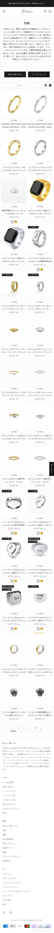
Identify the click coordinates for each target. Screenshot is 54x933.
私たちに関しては (10, 826)
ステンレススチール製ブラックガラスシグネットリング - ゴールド (40, 212)
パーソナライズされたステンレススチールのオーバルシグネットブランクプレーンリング (40, 571)
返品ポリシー (8, 847)
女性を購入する (15, 74)
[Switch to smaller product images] (50, 85)
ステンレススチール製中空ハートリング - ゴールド (14, 480)
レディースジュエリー (12, 882)
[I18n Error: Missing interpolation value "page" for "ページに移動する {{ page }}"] (41, 728)
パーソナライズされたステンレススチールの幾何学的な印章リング (40, 260)
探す (4, 904)
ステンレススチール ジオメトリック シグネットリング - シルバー (40, 307)
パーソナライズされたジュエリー (16, 891)
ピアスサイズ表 (9, 800)
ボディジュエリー (10, 878)
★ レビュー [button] (51, 469)
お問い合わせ (8, 786)
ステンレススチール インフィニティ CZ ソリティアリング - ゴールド (14, 351)
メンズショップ (39, 74)
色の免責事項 (8, 839)
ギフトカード (8, 895)
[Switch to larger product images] (46, 85)
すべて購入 (7, 900)
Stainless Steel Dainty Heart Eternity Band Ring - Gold (14, 125)
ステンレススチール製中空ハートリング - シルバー (40, 480)
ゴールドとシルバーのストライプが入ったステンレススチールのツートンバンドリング (14, 671)
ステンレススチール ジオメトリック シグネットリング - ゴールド (14, 307)
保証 (4, 852)
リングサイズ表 (9, 795)
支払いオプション (10, 843)
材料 (4, 834)
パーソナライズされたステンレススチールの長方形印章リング (14, 524)
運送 (4, 830)
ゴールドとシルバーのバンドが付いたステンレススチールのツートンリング (40, 671)
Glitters (14, 120)
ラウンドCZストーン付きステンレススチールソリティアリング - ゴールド (14, 437)
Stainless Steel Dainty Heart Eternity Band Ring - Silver (40, 125)
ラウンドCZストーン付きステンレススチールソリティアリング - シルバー (40, 437)
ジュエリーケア (9, 791)
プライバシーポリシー (12, 856)
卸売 (4, 813)
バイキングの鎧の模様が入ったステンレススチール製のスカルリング (40, 714)
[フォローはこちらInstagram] (10, 912)
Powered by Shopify (34, 920)
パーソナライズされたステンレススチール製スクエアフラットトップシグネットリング (40, 619)
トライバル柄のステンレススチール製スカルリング (14, 714)
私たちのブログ (9, 804)
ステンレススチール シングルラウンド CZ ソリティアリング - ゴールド (14, 394)
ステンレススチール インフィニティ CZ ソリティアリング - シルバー (40, 351)
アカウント (7, 874)
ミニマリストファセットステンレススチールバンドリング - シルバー (40, 169)
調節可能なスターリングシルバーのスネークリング (14, 212)
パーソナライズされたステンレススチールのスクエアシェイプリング (14, 619)
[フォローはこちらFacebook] (4, 912)
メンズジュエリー (10, 887)
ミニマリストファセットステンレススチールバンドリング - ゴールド (14, 169)
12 (35, 728)
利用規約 (6, 860)
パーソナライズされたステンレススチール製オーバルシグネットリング (40, 524)
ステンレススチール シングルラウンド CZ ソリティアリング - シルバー (40, 394)
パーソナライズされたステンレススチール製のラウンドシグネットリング (14, 571)
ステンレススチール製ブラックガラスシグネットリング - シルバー (14, 260)
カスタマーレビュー (11, 808)
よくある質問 (8, 782)
